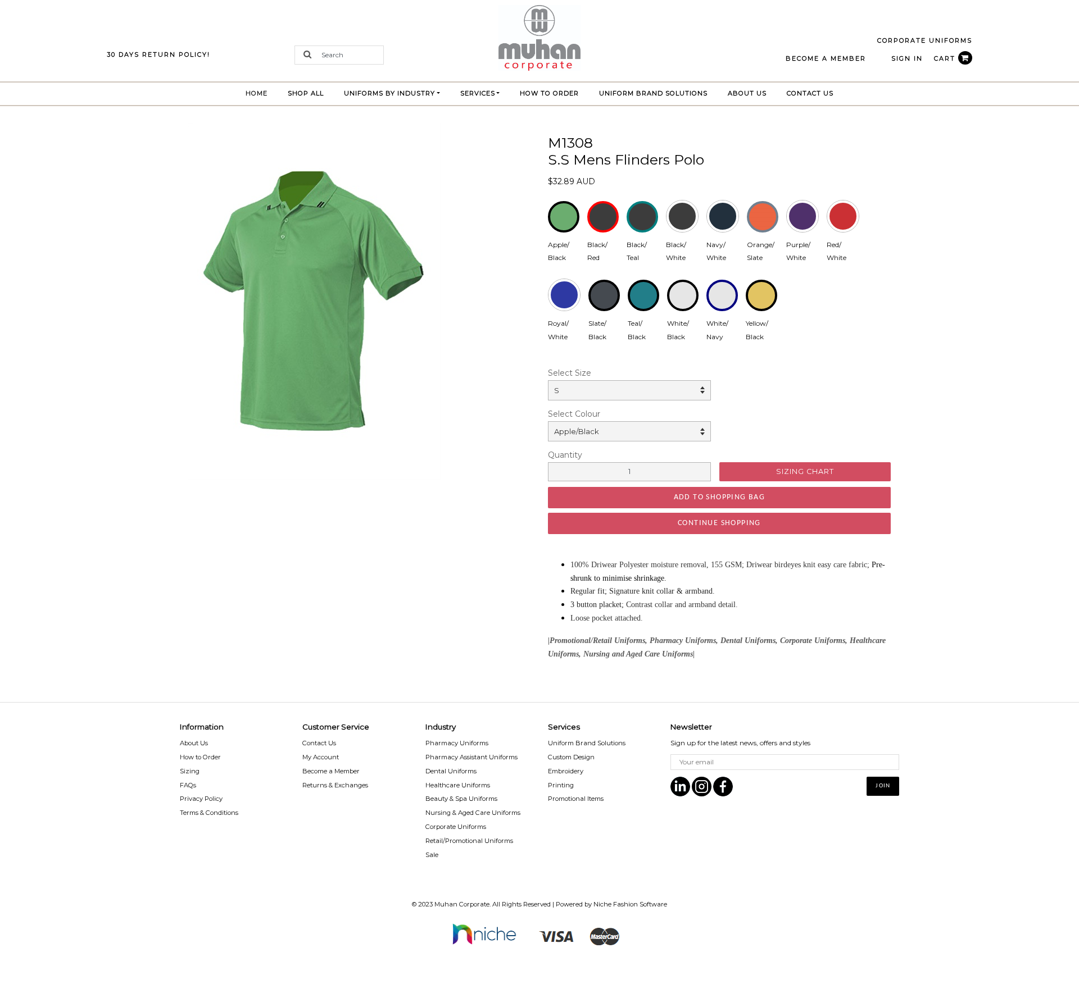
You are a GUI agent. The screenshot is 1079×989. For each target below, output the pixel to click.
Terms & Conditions (209, 813)
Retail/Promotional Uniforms (469, 841)
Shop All (306, 93)
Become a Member (331, 771)
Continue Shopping (719, 523)
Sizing (190, 771)
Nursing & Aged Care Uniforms (472, 813)
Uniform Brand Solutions (586, 743)
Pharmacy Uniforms (456, 743)
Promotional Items (576, 799)
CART (946, 58)
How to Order (549, 93)
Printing (561, 785)
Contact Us (810, 93)
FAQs (188, 785)
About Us (747, 93)
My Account (320, 757)
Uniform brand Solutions (653, 93)
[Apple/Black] (314, 300)
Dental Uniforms (451, 771)
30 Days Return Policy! (158, 54)
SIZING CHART (805, 471)
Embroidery (565, 771)
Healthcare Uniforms (457, 785)
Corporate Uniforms (455, 827)
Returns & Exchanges (335, 785)
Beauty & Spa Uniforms (461, 799)
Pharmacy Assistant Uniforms (471, 757)
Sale (431, 855)
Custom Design (571, 757)
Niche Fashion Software (630, 904)
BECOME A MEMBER (826, 58)
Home (262, 93)
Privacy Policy (201, 799)
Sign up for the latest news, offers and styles (740, 743)
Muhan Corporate (461, 904)
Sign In (907, 58)
